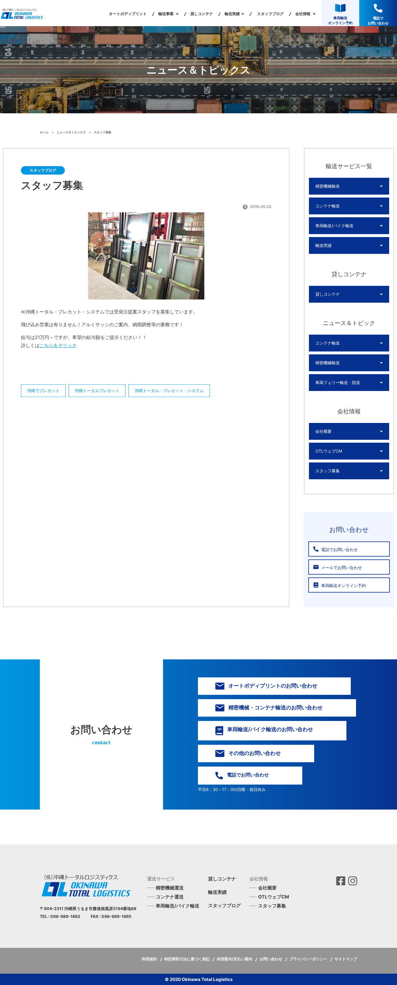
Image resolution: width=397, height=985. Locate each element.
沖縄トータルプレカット (97, 390)
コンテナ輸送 (327, 205)
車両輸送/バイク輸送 (334, 225)
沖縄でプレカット (43, 390)
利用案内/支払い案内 (235, 959)
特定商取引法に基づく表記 (187, 959)
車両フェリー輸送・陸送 (337, 382)
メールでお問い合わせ (341, 567)
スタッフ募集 (327, 470)
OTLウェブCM (328, 450)
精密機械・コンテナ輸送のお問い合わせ (275, 707)
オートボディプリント (128, 14)
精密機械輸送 (327, 186)
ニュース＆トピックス (71, 132)
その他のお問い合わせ (254, 753)
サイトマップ (346, 959)
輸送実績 (323, 245)
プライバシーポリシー (308, 959)
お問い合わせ (271, 959)
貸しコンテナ (201, 14)
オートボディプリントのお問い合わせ (272, 686)
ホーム (44, 132)
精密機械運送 (170, 888)
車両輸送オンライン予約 (343, 585)
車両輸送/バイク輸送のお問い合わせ (269, 729)
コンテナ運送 (170, 897)
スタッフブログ (270, 14)
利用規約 (150, 959)
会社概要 (323, 431)
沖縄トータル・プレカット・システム (169, 390)
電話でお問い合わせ (339, 549)
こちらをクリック (58, 345)
